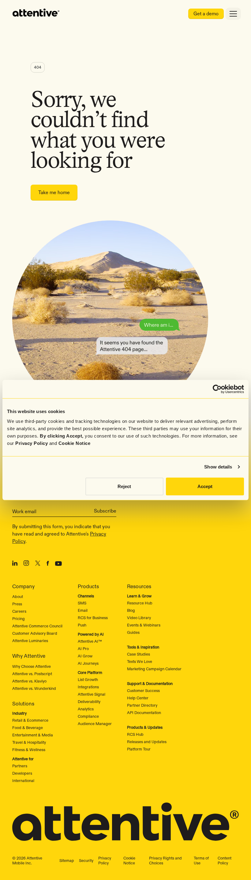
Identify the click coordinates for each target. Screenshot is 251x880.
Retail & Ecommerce (30, 720)
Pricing (18, 618)
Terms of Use (201, 860)
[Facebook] (48, 564)
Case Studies (138, 654)
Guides (133, 632)
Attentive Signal (91, 694)
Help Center (137, 697)
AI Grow (85, 655)
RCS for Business (93, 617)
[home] (36, 14)
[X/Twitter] (37, 564)
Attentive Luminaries (30, 640)
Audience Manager (95, 723)
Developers (22, 773)
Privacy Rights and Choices (165, 860)
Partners (19, 765)
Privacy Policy (31, 443)
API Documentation (144, 712)
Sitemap (66, 860)
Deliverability (89, 701)
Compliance (88, 716)
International (23, 780)
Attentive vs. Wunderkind (34, 688)
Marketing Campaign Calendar (154, 668)
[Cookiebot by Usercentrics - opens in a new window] (217, 389)
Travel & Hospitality (29, 742)
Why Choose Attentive (31, 666)
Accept (204, 486)
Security (86, 860)
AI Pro (83, 648)
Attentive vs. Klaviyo (29, 681)
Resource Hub (139, 602)
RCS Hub (135, 734)
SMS (82, 602)
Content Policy (224, 860)
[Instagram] (26, 564)
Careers (19, 611)
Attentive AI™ (90, 641)
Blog (131, 610)
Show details (218, 466)
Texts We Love (139, 661)
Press (17, 603)
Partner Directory (142, 705)
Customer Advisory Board (34, 633)
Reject (124, 486)
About (17, 596)
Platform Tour (139, 748)
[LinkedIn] (14, 564)
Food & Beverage (27, 727)
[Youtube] (58, 564)
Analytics (86, 708)
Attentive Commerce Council (37, 625)
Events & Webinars (143, 624)
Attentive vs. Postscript (32, 673)
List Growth (88, 679)
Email (83, 610)
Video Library (139, 617)
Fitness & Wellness (28, 749)
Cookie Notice (74, 443)
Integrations (88, 686)
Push (82, 624)
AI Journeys (88, 663)
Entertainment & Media (32, 734)
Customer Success (143, 690)
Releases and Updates (147, 741)
